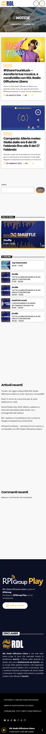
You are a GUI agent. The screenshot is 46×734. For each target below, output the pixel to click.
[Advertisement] (23, 352)
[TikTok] (11, 720)
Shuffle (7, 240)
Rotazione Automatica (15, 236)
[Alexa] (25, 720)
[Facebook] (18, 720)
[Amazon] (21, 720)
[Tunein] (8, 720)
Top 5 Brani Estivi (19, 263)
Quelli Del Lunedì (19, 300)
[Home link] (7, 3)
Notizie (7, 65)
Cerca (4, 185)
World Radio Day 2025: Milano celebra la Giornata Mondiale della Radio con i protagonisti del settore (20, 410)
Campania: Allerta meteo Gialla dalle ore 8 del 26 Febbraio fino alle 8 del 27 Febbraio (22, 144)
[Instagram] (15, 720)
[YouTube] (5, 720)
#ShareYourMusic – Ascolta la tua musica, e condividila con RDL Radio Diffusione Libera (22, 76)
